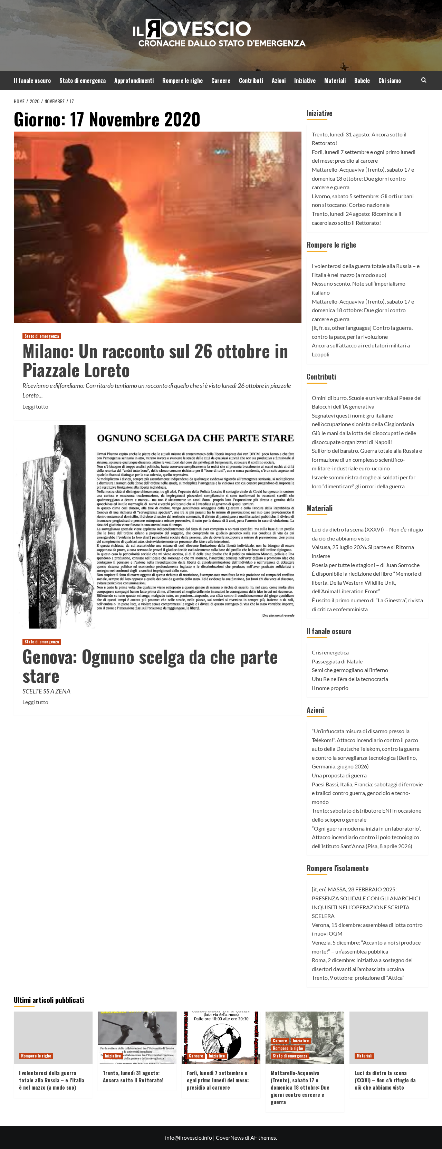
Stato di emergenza (82, 80)
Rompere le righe (182, 80)
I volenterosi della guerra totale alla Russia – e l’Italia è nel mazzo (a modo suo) (51, 1080)
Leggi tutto (35, 407)
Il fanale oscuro (32, 80)
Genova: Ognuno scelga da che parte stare (150, 665)
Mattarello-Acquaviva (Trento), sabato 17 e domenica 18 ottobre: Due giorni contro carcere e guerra (363, 178)
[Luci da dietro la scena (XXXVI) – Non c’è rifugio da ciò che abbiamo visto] (388, 1038)
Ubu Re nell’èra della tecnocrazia (350, 679)
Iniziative (305, 80)
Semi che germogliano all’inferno (350, 670)
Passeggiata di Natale (337, 661)
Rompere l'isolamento (338, 868)
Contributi (251, 80)
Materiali (335, 80)
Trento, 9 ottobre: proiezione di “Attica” (358, 977)
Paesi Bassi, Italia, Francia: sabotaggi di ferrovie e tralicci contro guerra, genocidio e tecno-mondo (367, 793)
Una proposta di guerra (339, 775)
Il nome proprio (330, 687)
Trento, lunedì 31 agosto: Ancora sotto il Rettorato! (133, 1076)
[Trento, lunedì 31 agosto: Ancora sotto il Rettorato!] (137, 1038)
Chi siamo (389, 80)
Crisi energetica (330, 652)
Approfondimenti (134, 80)
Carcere (220, 80)
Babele (362, 80)
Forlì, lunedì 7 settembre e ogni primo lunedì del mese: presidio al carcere (218, 1080)
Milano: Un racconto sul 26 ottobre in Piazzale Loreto (155, 359)
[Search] (424, 80)
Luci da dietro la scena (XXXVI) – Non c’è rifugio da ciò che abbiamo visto (385, 1080)
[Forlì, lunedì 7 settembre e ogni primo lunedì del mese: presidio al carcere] (221, 1038)
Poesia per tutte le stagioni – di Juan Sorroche (366, 565)
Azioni (279, 80)
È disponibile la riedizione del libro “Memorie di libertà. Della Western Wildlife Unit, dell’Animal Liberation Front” (367, 582)
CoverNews (230, 1137)
